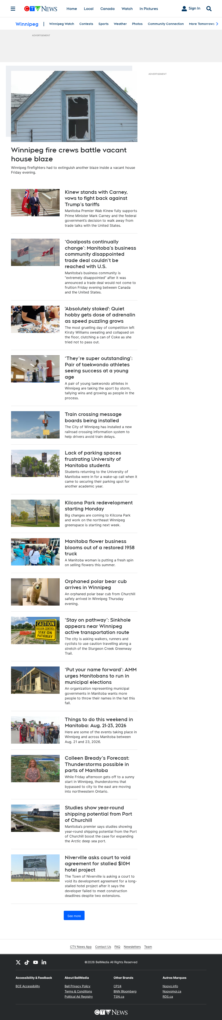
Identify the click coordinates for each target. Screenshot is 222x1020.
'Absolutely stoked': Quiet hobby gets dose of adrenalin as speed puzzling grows (100, 315)
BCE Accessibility (28, 986)
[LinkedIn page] (44, 962)
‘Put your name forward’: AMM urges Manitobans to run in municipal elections (101, 676)
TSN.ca (119, 996)
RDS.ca (168, 996)
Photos (137, 24)
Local (88, 9)
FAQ (117, 946)
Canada (107, 9)
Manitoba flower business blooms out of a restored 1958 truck (100, 547)
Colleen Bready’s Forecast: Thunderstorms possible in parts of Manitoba (97, 764)
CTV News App (81, 946)
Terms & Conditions (78, 991)
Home (72, 9)
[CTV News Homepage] (40, 8)
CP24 (117, 986)
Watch (127, 9)
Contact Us (103, 946)
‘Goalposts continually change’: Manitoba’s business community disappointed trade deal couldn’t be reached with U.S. (100, 254)
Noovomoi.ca (172, 991)
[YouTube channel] (35, 962)
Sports (103, 24)
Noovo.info (170, 986)
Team (148, 946)
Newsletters (132, 946)
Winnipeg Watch (61, 24)
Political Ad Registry (79, 996)
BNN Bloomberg (125, 991)
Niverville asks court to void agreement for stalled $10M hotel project (98, 864)
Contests (86, 24)
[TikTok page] (26, 962)
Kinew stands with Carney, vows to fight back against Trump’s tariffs (96, 198)
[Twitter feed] (18, 962)
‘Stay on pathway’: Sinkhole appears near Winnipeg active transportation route (98, 626)
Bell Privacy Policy (77, 986)
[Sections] (13, 8)
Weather (120, 24)
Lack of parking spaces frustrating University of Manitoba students (93, 459)
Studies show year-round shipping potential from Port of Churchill (98, 814)
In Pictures (149, 9)
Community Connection (166, 24)
